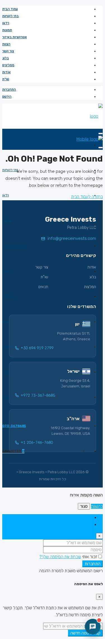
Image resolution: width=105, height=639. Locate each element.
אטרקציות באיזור (14, 37)
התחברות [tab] (84, 517)
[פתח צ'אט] (93, 627)
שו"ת (44, 277)
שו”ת (5, 79)
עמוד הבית (10, 9)
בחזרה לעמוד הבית (87, 196)
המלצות (90, 286)
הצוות (6, 44)
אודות (6, 72)
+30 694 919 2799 (37, 348)
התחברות (9, 89)
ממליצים (8, 65)
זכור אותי (89, 556)
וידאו (5, 23)
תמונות (7, 30)
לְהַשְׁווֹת (97, 506)
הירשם (6, 96)
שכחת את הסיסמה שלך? (60, 556)
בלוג (5, 58)
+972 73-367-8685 (38, 395)
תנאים (43, 286)
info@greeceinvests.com (72, 238)
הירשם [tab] (86, 524)
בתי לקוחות (10, 16)
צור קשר (8, 51)
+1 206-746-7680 (37, 442)
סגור (84, 506)
